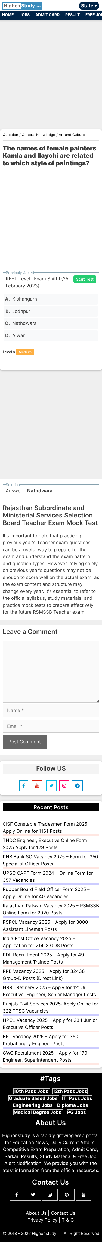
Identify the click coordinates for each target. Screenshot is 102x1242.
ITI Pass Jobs (77, 1098)
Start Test (85, 279)
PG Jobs (76, 1112)
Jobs (25, 14)
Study (22, 5)
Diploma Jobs (72, 1105)
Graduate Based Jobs (34, 1098)
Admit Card (47, 14)
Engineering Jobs (33, 1105)
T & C (68, 1220)
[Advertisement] (51, 72)
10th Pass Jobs (32, 1091)
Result (72, 14)
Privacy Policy (42, 1220)
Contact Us (63, 1213)
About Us (36, 1213)
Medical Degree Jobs (38, 1112)
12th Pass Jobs (70, 1091)
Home (8, 14)
